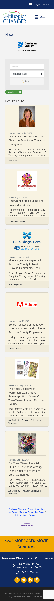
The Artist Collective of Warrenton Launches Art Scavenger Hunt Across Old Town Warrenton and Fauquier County (26, 396)
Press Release (13, 92)
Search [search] (28, 81)
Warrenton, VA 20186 (29, 565)
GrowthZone (39, 596)
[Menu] (39, 5)
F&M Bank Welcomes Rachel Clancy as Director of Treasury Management (26, 140)
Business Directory (17, 509)
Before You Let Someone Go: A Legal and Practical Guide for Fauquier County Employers (27, 328)
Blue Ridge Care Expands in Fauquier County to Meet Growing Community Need (25, 264)
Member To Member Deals (31, 512)
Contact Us (34, 515)
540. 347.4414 (29, 572)
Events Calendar (36, 509)
